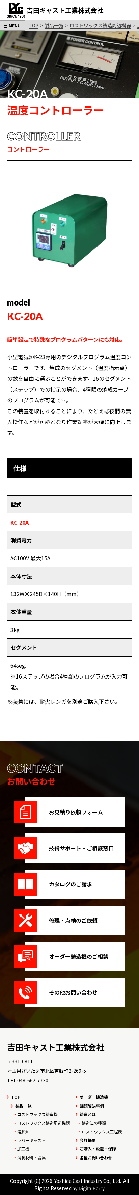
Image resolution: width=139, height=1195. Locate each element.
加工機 (23, 1148)
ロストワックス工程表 (102, 1131)
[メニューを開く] (12, 25)
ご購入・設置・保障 (98, 1148)
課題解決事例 (92, 1106)
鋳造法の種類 (94, 1123)
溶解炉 (23, 1131)
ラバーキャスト (31, 1140)
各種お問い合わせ (96, 1157)
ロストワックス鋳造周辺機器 (100, 25)
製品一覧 (54, 25)
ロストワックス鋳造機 (37, 1114)
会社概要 (88, 1140)
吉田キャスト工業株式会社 (55, 1047)
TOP (33, 25)
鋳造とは (88, 1114)
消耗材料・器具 (31, 1157)
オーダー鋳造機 (94, 1097)
